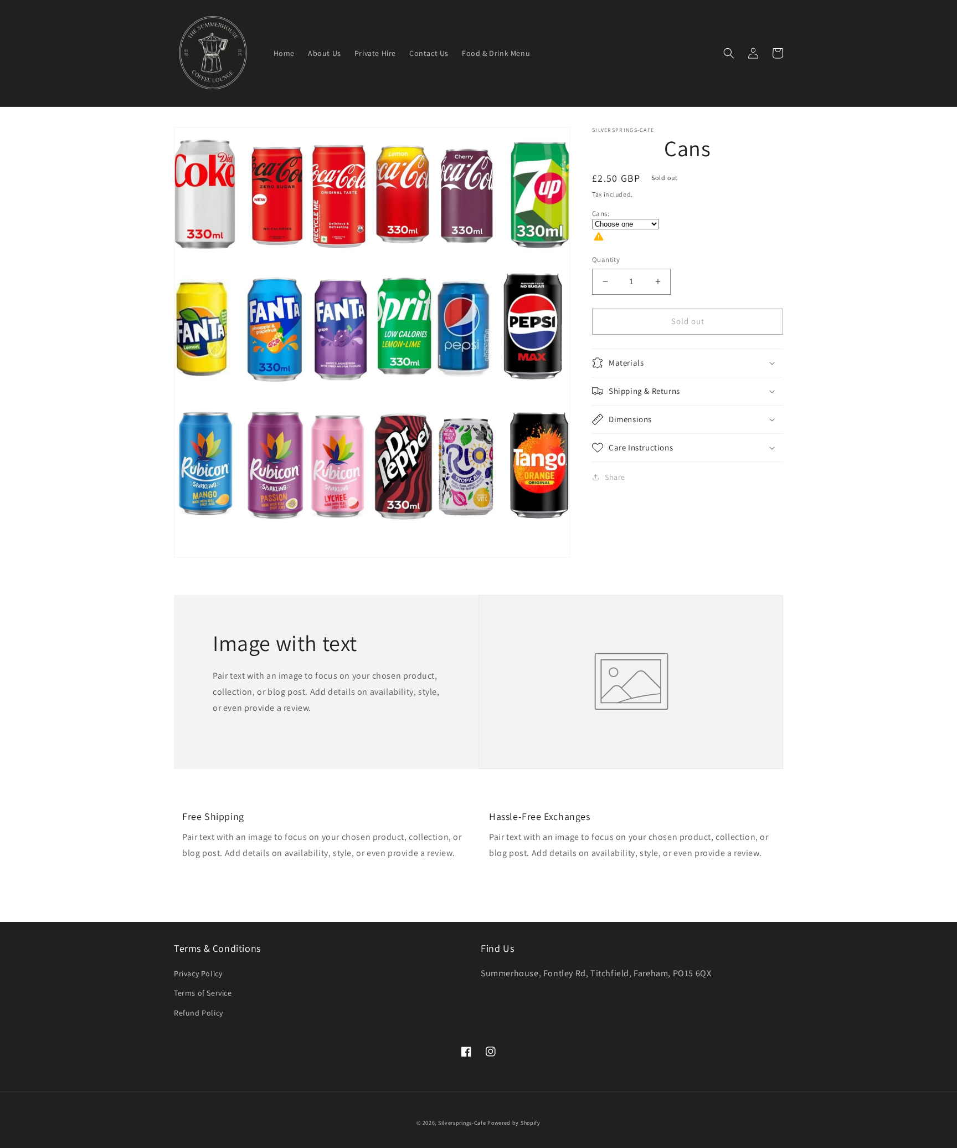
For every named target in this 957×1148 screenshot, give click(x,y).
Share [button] (615, 477)
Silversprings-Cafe (462, 1122)
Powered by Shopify (514, 1122)
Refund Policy (198, 1013)
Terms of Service (203, 993)
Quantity (606, 259)
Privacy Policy (198, 973)
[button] (729, 53)
